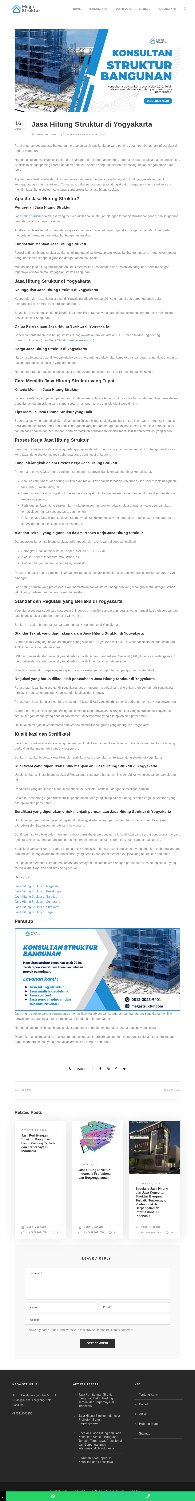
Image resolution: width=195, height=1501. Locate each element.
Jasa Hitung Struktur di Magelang (37, 886)
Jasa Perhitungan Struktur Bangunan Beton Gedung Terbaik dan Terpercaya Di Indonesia (38, 1143)
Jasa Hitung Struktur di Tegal (34, 912)
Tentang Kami (98, 8)
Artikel (144, 8)
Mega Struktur (47, 134)
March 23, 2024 (89, 1164)
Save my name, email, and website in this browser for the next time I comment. (81, 1330)
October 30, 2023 (148, 1183)
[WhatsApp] (53, 1496)
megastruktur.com (81, 340)
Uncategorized (37, 1232)
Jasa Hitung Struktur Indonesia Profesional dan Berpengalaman (94, 1174)
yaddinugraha (36, 1227)
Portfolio (123, 8)
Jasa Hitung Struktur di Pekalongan (38, 891)
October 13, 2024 (33, 1130)
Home (77, 8)
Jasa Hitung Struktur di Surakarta (37, 907)
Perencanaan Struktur (82, 134)
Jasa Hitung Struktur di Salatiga (36, 896)
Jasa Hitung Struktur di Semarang (37, 901)
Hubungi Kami (167, 8)
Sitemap (144, 1433)
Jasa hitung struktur (28, 216)
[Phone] (147, 1496)
